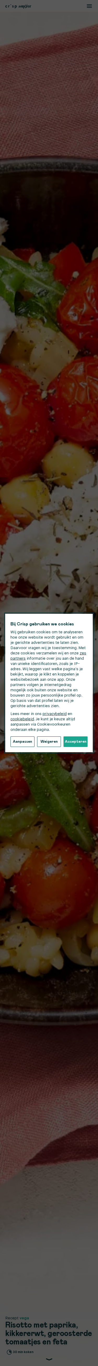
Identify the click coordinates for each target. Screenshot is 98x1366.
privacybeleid (55, 714)
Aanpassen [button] (22, 742)
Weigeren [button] (49, 742)
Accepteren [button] (76, 742)
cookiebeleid (22, 719)
